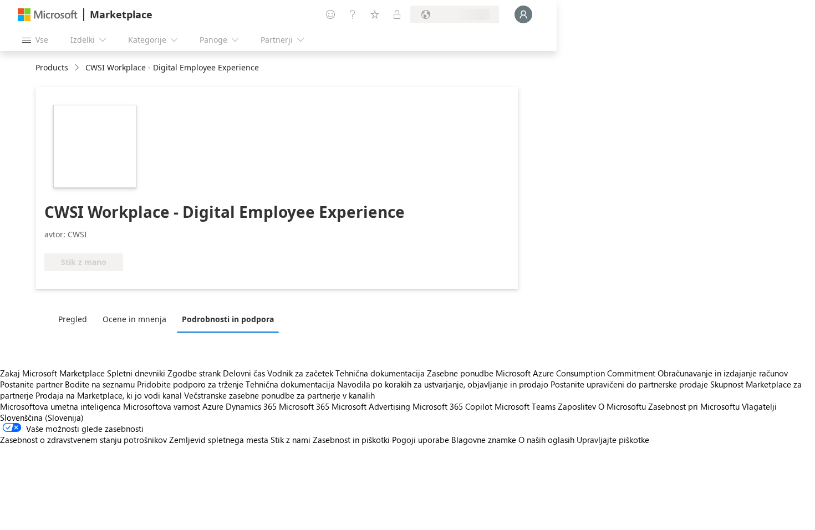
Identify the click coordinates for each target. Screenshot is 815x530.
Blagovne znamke (483, 439)
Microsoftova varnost (161, 406)
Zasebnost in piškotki (351, 439)
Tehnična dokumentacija (380, 373)
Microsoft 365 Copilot (452, 406)
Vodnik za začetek (300, 373)
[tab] (75, 319)
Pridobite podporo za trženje (190, 384)
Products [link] (51, 67)
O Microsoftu (622, 406)
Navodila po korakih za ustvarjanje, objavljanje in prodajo (442, 384)
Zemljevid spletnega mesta (218, 439)
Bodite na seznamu (100, 384)
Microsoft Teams (525, 406)
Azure (212, 406)
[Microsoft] (48, 14)
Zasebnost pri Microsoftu (694, 406)
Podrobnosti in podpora (228, 319)
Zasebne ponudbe (460, 373)
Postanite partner (31, 384)
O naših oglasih (546, 439)
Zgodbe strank (194, 373)
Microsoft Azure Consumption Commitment (577, 373)
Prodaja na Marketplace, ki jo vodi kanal (108, 395)
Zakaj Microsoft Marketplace (52, 373)
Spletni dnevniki (136, 373)
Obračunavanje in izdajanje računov (723, 373)
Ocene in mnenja (134, 319)
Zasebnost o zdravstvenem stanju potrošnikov (83, 439)
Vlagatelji (759, 406)
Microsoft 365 (304, 406)
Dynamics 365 (251, 406)
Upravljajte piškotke (613, 439)
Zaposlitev (577, 406)
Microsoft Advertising (371, 406)
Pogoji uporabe (420, 439)
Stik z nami (290, 439)
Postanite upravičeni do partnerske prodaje (629, 384)
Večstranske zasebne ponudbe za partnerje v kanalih (279, 395)
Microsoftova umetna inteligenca (60, 406)
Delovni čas (244, 373)
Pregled (72, 319)
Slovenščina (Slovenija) (42, 417)
